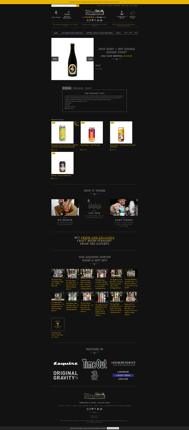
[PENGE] (87, 20)
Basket (136, 5)
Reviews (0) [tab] (88, 88)
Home (56, 32)
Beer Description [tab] (67, 88)
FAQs (79, 405)
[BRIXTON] (90, 20)
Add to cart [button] (65, 132)
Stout (118, 32)
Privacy (68, 405)
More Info (55, 149)
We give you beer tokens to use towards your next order (123, 224)
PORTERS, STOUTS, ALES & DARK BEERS (99, 32)
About (99, 5)
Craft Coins (124, 5)
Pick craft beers (91, 216)
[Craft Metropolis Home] (94, 12)
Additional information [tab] (78, 88)
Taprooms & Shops (87, 403)
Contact (109, 5)
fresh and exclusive (98, 238)
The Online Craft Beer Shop (72, 32)
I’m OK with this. (113, 428)
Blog (104, 5)
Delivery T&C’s (87, 405)
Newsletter (117, 5)
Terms (75, 405)
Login (131, 5)
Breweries (127, 405)
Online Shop (104, 403)
